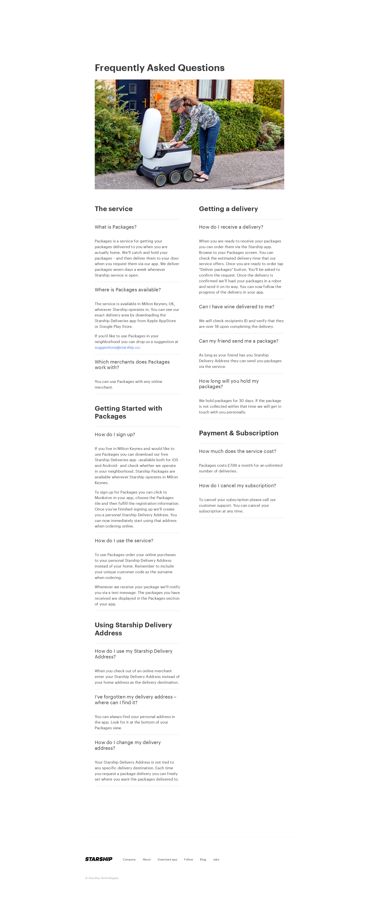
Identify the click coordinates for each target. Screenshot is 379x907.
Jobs (262, 32)
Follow (215, 32)
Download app (181, 32)
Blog (240, 32)
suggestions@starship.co (117, 347)
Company (121, 32)
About (149, 32)
